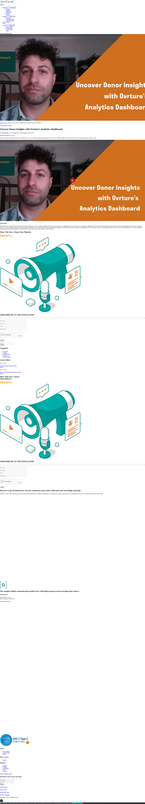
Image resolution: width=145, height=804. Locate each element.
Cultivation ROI (10, 19)
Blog (4, 23)
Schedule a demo (8, 33)
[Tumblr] (7, 236)
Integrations (9, 11)
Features (8, 9)
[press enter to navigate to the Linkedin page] (1, 604)
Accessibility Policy (4, 792)
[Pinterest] (9, 236)
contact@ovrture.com (5, 601)
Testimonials (9, 28)
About (4, 25)
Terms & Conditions (5, 794)
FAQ (7, 30)
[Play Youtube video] (72, 180)
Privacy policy (78, 803)
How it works (6, 22)
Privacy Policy (3, 789)
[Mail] (11, 236)
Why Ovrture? (9, 26)
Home (1, 122)
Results (4, 16)
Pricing (7, 14)
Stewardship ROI (10, 20)
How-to (5, 355)
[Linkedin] (5, 236)
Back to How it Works (6, 125)
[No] (82, 803)
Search (2, 344)
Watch (1, 367)
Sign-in (2, 33)
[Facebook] (1, 236)
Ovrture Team (9, 29)
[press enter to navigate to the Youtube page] (72, 733)
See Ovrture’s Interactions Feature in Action (10, 372)
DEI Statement (3, 787)
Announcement (6, 356)
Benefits (8, 10)
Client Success (6, 354)
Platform (5, 7)
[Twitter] (3, 236)
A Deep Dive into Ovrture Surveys (8, 365)
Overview (8, 18)
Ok (73, 803)
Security (8, 13)
